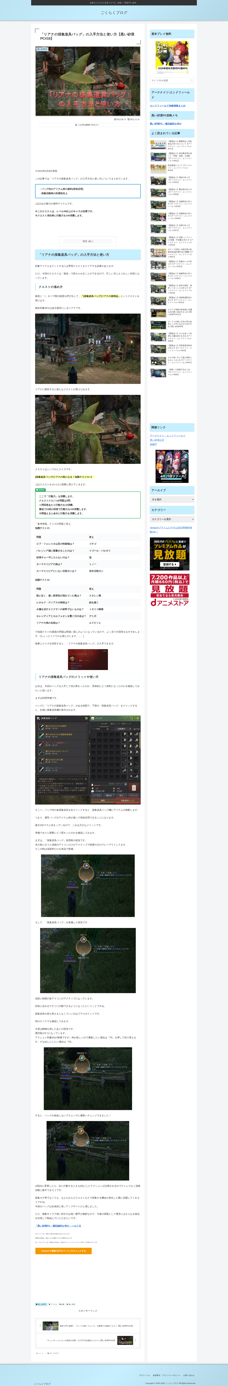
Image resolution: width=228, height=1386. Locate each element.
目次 (85, 241)
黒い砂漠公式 (157, 440)
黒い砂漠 (72, 1304)
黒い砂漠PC (42, 1304)
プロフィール (144, 1375)
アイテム (54, 1304)
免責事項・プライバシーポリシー (166, 1375)
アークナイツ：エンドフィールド (168, 435)
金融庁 (153, 444)
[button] (191, 80)
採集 (62, 1304)
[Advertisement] (88, 147)
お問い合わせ (188, 1375)
